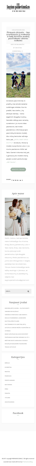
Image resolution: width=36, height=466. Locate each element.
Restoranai (8, 384)
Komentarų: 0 (17, 51)
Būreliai (7, 363)
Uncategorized (18, 30)
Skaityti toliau (18, 169)
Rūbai (6, 389)
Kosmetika (8, 367)
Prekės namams (10, 380)
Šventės (7, 393)
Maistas (7, 371)
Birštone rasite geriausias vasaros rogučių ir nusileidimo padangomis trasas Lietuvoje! (16, 344)
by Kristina (17, 48)
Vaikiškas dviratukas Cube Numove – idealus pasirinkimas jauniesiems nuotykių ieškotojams (16, 318)
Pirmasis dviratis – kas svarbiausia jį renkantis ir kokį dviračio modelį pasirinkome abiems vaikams (18, 36)
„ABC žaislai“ (11, 162)
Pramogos (8, 376)
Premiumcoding (27, 462)
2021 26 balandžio (17, 44)
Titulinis (7, 397)
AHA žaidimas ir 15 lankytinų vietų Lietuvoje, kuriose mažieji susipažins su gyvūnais (17, 328)
